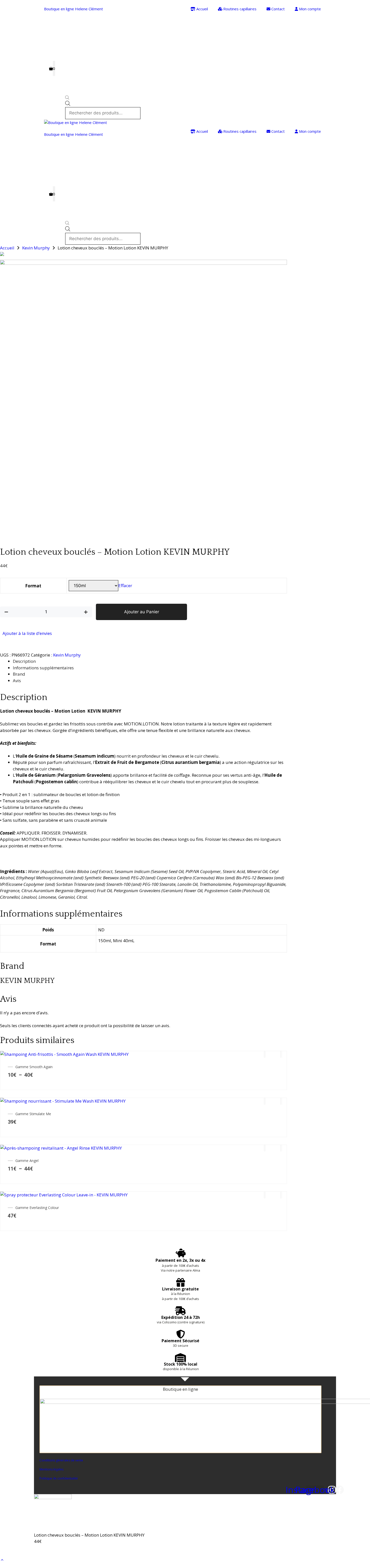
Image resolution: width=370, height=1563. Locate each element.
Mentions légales (51, 1469)
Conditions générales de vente (61, 1460)
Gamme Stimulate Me (33, 1114)
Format (33, 586)
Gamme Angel (27, 1160)
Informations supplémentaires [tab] (43, 668)
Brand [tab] (19, 674)
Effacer (125, 585)
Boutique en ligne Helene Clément (73, 8)
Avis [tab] (17, 680)
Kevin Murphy (36, 248)
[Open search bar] (103, 98)
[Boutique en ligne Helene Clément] (75, 122)
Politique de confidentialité (59, 1478)
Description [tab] (24, 661)
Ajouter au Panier (141, 611)
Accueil (201, 8)
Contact (277, 8)
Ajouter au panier (56, 1550)
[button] (2, 1559)
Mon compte (309, 8)
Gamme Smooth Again (34, 1067)
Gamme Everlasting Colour (37, 1207)
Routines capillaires (239, 8)
